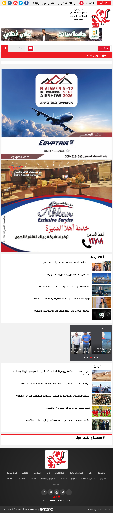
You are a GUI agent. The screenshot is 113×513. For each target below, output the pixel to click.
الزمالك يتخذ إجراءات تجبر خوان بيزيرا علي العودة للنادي (65, 3)
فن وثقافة (12, 473)
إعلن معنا (92, 509)
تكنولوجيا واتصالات (68, 479)
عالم (48, 473)
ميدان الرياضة (76, 473)
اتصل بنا (100, 509)
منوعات (21, 479)
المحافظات (60, 473)
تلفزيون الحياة (48, 479)
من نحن (108, 509)
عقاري (10, 479)
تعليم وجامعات (88, 479)
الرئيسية (103, 48)
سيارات (56, 485)
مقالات (33, 479)
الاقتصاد (25, 473)
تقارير (103, 479)
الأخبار (90, 473)
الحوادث (37, 473)
